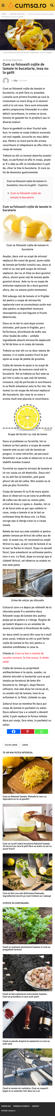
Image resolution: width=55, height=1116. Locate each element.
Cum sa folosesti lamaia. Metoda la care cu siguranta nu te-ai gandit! (24, 798)
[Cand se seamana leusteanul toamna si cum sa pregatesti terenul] (27, 925)
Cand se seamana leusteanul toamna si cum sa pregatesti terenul (26, 948)
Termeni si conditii (21, 1106)
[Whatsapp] (41, 731)
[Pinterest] (27, 731)
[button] (3, 5)
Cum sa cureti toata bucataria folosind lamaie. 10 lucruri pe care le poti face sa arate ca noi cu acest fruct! (27, 846)
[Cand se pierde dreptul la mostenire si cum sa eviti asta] (27, 1019)
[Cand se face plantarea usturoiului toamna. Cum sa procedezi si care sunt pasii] (27, 972)
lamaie (25, 745)
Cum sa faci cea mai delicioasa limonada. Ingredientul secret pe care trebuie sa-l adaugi (27, 894)
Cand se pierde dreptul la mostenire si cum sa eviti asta (26, 1042)
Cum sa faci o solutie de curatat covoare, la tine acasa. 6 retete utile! (26, 657)
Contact (35, 1106)
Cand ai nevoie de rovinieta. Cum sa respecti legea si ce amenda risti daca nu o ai (25, 1089)
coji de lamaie (11, 745)
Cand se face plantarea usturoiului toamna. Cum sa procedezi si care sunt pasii (25, 995)
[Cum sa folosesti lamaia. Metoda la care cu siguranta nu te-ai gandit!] (27, 775)
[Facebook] (13, 731)
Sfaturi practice (12, 60)
